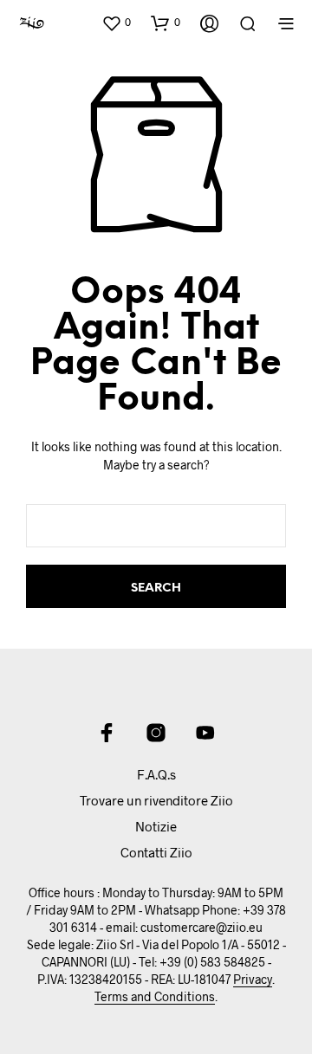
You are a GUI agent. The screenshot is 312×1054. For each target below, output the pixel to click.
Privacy (252, 979)
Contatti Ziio (156, 852)
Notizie (156, 826)
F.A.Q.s (156, 774)
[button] (116, 22)
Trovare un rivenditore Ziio (156, 800)
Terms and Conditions (154, 997)
